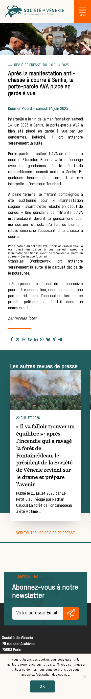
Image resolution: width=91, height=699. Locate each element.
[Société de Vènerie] (35, 11)
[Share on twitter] (18, 339)
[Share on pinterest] (30, 339)
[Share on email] (60, 339)
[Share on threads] (24, 340)
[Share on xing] (54, 339)
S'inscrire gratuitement (71, 613)
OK (42, 686)
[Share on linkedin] (36, 339)
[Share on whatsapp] (42, 339)
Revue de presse (27, 65)
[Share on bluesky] (48, 339)
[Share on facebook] (12, 339)
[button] (82, 10)
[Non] (84, 676)
